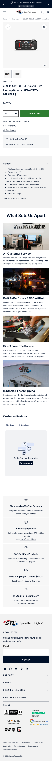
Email (6, 646)
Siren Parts (15, 19)
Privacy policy (26, 742)
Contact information (10, 749)
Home (5, 19)
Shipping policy (33, 746)
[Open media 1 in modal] (44, 27)
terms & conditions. (28, 539)
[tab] (7, 74)
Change (30, 144)
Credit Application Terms (11, 742)
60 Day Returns (9, 130)
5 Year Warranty (9, 126)
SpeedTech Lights (16, 756)
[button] (4, 12)
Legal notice (7, 746)
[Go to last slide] (3, 4)
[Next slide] (48, 4)
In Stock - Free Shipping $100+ (16, 121)
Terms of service (19, 746)
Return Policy (39, 742)
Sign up (26, 659)
